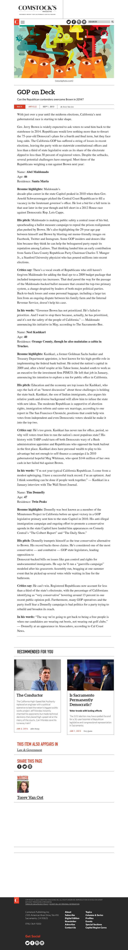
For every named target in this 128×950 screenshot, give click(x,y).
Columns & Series (94, 915)
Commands (2, 947)
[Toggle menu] (22, 22)
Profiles (90, 918)
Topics (89, 912)
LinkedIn (84, 22)
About (68, 912)
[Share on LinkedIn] (30, 766)
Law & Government (29, 750)
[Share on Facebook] (19, 766)
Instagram (79, 22)
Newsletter (70, 921)
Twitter (68, 22)
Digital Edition (72, 918)
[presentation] (16, 22)
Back (19, 106)
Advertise (70, 924)
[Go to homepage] (37, 10)
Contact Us (70, 927)
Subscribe (70, 915)
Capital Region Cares (96, 927)
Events (89, 921)
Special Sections (94, 924)
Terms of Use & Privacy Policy (36, 904)
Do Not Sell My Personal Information (64, 904)
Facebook (74, 22)
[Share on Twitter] (24, 766)
